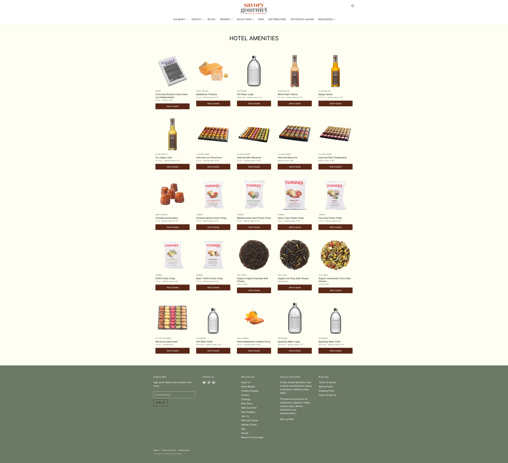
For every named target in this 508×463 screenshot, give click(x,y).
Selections (245, 19)
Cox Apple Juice (163, 157)
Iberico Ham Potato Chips (291, 218)
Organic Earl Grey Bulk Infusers (293, 278)
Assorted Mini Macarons (249, 157)
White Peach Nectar (288, 94)
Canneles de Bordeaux (166, 218)
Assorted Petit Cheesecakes (332, 157)
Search (156, 450)
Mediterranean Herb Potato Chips (254, 218)
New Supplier (248, 412)
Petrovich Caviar (302, 19)
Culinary (179, 19)
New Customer (249, 407)
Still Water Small (204, 341)
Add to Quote (172, 106)
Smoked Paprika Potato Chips (211, 218)
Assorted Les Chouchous (209, 157)
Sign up (160, 402)
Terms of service (327, 382)
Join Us (245, 416)
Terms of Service (327, 395)
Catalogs (245, 399)
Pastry (197, 19)
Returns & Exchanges (252, 437)
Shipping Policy (327, 390)
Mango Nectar (325, 94)
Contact (245, 395)
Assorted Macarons (287, 157)
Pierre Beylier (248, 386)
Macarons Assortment (166, 341)
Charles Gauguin (250, 390)
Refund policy (184, 450)
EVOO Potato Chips (165, 278)
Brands (225, 19)
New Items (246, 403)
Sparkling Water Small (329, 341)
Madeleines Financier (206, 94)
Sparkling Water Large (289, 341)
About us (245, 382)
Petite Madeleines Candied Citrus (253, 341)
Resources (326, 19)
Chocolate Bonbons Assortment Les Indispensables (171, 95)
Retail (212, 19)
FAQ (243, 429)
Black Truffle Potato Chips (209, 278)
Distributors (277, 19)
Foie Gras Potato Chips (330, 218)
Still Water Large (245, 94)
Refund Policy (326, 386)
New (261, 19)
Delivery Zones (249, 424)
